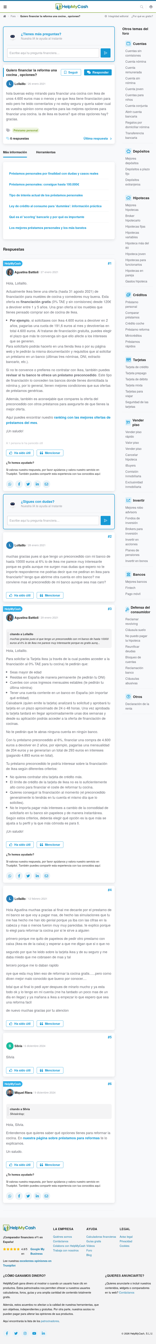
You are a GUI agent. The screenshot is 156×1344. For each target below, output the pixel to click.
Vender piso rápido (133, 434)
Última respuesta (96, 138)
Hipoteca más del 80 (137, 245)
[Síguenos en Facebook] (7, 1333)
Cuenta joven (134, 89)
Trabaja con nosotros (66, 1250)
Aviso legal (126, 1236)
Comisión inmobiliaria (133, 473)
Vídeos (90, 1246)
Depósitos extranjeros (132, 181)
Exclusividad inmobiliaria (134, 484)
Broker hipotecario (132, 217)
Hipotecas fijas (135, 226)
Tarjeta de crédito (137, 367)
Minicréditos (133, 335)
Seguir (73, 72)
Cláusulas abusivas (132, 680)
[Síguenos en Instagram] (25, 1333)
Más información (15, 152)
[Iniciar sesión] (151, 7)
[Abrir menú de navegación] (5, 6)
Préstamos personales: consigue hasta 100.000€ (44, 184)
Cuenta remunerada (133, 69)
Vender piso (133, 448)
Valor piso (132, 442)
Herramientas (46, 152)
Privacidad (126, 1241)
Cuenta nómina (135, 61)
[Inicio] (72, 6)
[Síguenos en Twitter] (16, 1333)
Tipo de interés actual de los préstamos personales (46, 195)
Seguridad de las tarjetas (136, 404)
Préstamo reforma (137, 329)
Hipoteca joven (135, 254)
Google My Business (37, 1251)
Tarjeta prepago (135, 373)
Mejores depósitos (131, 160)
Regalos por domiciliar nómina (137, 124)
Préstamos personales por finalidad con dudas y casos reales (53, 173)
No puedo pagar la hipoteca (136, 638)
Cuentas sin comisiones (133, 53)
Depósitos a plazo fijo (137, 171)
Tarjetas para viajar (134, 393)
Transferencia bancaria (134, 135)
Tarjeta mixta (133, 385)
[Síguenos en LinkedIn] (43, 1333)
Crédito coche (134, 323)
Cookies (124, 1246)
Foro (13, 16)
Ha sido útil (22, 453)
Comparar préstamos (132, 314)
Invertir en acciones (132, 541)
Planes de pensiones (132, 552)
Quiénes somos (62, 1236)
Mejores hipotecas (131, 207)
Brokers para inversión (134, 531)
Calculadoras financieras (101, 1236)
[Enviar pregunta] (106, 53)
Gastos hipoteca (136, 281)
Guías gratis (93, 1241)
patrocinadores (50, 1321)
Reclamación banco (134, 670)
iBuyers (130, 465)
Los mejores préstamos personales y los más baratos (47, 227)
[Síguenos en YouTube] (34, 1333)
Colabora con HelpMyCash (69, 1246)
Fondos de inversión (132, 520)
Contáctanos (60, 1241)
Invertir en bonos (136, 561)
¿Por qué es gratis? (142, 16)
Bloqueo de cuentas (133, 659)
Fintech (130, 587)
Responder (100, 72)
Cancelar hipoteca (131, 457)
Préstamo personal (26, 130)
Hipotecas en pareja (134, 272)
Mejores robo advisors (134, 509)
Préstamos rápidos (132, 343)
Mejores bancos (136, 581)
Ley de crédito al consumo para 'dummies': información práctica (55, 206)
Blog (89, 1255)
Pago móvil (133, 594)
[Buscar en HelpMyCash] (142, 7)
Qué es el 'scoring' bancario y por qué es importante (46, 217)
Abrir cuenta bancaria (133, 114)
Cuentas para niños (134, 97)
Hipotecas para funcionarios (135, 262)
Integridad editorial (117, 16)
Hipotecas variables (132, 234)
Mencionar (52, 453)
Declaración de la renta (137, 706)
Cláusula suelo (135, 630)
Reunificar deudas (132, 648)
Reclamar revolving (131, 621)
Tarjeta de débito (136, 379)
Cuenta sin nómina (132, 80)
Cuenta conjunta (136, 105)
